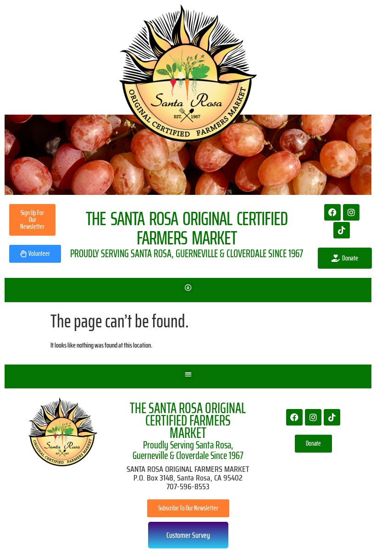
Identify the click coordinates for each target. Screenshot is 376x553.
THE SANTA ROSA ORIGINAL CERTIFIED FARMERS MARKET (188, 420)
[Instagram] (351, 212)
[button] (188, 287)
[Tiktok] (341, 230)
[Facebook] (332, 212)
